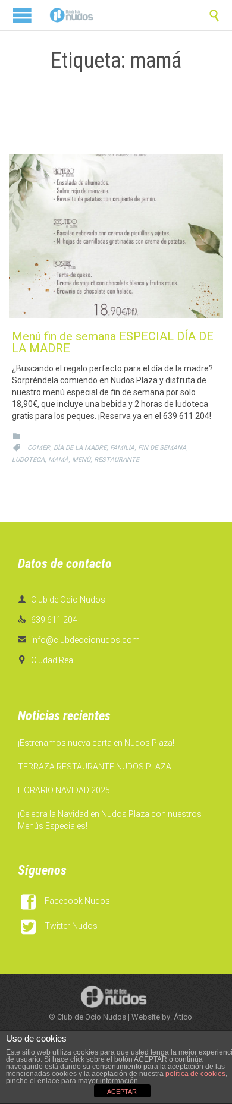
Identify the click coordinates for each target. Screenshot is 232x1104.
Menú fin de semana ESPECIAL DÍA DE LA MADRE (113, 342)
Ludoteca (28, 459)
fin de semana (162, 448)
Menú (81, 459)
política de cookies (195, 1074)
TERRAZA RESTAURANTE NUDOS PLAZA (94, 766)
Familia (122, 448)
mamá (58, 459)
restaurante (116, 459)
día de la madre (80, 448)
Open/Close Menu (22, 15)
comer (38, 448)
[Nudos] (71, 15)
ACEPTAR (122, 1091)
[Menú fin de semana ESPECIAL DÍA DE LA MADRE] (116, 236)
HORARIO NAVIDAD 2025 (64, 790)
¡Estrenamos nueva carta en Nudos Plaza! (96, 742)
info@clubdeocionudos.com (79, 640)
